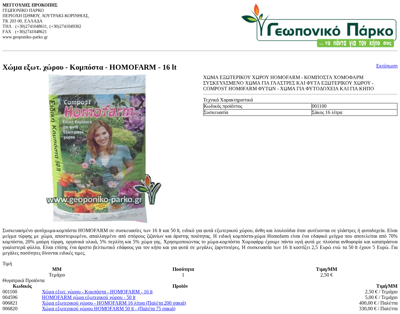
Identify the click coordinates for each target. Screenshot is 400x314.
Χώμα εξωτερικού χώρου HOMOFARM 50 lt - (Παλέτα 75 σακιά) (108, 308)
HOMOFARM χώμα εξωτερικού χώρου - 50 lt (88, 297)
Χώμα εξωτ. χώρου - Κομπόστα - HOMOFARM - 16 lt (97, 291)
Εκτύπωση (387, 65)
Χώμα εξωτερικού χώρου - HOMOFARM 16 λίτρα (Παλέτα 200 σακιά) (114, 303)
